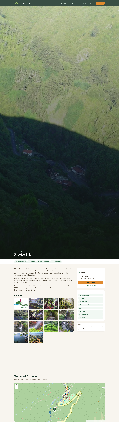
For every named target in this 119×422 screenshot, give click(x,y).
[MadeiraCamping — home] (23, 3)
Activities (77, 3)
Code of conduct (91, 285)
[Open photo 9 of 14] (21, 326)
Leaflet (88, 421)
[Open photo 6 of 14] (36, 315)
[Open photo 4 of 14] (66, 303)
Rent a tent (100, 3)
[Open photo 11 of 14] (51, 326)
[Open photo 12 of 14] (66, 326)
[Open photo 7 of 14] (51, 315)
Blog (71, 3)
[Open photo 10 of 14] (36, 326)
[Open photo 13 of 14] (21, 337)
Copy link (84, 328)
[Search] (90, 3)
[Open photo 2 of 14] (36, 303)
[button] (54, 410)
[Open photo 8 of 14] (66, 315)
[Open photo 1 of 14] (21, 303)
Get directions (91, 282)
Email (97, 328)
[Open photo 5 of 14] (21, 315)
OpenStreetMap (95, 421)
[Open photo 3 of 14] (51, 303)
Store (84, 3)
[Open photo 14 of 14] (36, 337)
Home (15, 251)
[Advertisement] (44, 357)
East (27, 251)
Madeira (55, 3)
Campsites (63, 3)
